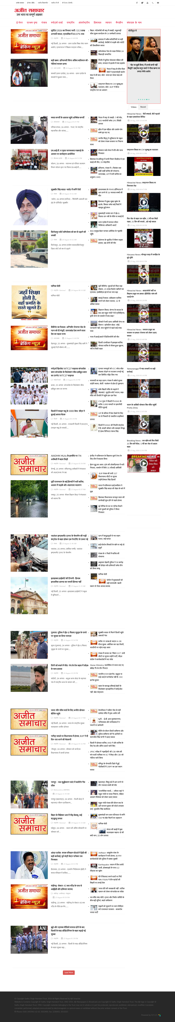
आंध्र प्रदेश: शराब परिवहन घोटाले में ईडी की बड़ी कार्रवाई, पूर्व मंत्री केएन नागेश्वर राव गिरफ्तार (69, 856)
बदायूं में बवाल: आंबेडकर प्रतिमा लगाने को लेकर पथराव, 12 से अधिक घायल (105, 301)
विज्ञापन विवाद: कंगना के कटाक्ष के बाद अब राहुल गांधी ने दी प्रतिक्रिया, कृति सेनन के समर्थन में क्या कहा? (107, 313)
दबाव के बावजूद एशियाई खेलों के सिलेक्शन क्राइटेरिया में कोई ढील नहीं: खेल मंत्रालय (106, 689)
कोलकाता (56, 122)
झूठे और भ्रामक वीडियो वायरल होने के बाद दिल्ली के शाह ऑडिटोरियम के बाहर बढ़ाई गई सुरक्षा (68, 930)
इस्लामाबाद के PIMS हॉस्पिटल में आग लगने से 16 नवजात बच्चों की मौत (110, 192)
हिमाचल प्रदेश (58, 158)
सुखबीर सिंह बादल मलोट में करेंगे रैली (66, 189)
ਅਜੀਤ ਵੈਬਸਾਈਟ (43, 3)
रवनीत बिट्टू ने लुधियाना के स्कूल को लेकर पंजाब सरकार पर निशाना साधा (106, 141)
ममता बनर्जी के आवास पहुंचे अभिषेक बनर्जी (68, 118)
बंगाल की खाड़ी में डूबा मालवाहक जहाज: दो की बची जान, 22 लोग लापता (107, 832)
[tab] (133, 107)
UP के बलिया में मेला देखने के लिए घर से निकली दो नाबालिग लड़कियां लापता (107, 416)
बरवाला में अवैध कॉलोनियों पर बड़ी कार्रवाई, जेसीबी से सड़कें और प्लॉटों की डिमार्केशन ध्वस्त (107, 42)
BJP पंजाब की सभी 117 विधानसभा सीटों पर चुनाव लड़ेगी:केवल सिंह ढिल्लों (107, 476)
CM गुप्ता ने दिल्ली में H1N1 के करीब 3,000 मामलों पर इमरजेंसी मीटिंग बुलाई (110, 404)
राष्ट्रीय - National (60, 290)
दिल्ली (55, 419)
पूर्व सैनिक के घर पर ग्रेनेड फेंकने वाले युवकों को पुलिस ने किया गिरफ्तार (110, 509)
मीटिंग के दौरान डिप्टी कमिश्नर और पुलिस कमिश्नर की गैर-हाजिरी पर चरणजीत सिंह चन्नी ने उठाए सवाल (106, 734)
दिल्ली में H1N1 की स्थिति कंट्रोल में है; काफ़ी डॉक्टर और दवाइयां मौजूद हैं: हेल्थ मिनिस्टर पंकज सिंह (111, 428)
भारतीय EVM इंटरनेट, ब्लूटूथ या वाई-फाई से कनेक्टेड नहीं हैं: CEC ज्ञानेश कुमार (106, 677)
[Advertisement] (59, 109)
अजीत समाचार (20, 3)
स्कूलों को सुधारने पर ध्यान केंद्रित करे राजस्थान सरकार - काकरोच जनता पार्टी (106, 909)
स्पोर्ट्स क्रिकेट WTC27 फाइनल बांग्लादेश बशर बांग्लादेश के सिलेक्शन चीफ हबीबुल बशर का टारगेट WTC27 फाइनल (69, 372)
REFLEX (154, 1015)
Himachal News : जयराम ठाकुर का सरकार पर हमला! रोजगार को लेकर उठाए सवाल (142, 333)
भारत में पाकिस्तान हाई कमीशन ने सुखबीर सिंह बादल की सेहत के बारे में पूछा (107, 488)
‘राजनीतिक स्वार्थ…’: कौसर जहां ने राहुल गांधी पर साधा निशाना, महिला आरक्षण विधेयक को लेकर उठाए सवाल (107, 794)
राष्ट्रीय (56, 38)
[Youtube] (147, 3)
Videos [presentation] (133, 107)
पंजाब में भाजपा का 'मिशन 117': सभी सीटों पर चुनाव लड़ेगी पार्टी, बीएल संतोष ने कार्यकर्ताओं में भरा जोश (107, 656)
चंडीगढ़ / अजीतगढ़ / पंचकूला (62, 893)
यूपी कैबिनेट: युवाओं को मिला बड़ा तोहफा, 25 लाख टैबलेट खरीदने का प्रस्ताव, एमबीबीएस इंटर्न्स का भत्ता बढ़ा (107, 289)
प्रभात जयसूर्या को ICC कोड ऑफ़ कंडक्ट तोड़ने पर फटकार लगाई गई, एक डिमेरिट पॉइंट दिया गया (111, 372)
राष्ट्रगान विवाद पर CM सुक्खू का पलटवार (142, 150)
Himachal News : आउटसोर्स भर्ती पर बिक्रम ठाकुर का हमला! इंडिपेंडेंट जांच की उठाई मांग (142, 294)
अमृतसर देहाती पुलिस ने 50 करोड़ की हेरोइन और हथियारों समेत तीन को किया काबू (106, 565)
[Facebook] (137, 3)
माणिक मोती (55, 286)
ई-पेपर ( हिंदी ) (31, 3)
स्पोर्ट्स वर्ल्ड (57, 380)
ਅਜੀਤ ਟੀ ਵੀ (55, 3)
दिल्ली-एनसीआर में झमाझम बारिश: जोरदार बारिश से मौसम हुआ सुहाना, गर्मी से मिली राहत (107, 346)
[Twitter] (142, 3)
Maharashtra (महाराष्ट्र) (61, 790)
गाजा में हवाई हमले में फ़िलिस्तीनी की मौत (104, 337)
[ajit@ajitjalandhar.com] (158, 3)
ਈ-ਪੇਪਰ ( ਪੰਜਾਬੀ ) (67, 3)
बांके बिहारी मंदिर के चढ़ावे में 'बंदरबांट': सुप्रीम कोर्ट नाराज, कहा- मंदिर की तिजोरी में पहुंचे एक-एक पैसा (107, 392)
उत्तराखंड (56, 338)
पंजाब (55, 194)
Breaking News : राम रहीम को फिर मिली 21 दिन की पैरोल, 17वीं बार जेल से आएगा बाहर (143, 444)
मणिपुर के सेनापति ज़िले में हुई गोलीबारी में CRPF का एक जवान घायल (106, 767)
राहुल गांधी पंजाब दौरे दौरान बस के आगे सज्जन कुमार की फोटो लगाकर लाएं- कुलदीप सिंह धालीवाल (107, 806)
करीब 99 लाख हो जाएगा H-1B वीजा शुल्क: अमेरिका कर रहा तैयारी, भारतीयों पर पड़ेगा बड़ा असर (107, 644)
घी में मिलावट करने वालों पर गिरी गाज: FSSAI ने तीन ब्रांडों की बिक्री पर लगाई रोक (106, 880)
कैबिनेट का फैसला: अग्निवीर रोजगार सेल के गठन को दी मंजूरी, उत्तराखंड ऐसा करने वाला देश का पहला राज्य (68, 330)
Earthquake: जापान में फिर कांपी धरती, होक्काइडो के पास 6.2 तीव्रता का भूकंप (107, 868)
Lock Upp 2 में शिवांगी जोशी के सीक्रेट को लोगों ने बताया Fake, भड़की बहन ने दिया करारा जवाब (143, 62)
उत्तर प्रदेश (57, 68)
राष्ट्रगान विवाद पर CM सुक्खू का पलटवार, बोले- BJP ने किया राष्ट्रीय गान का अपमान (106, 87)
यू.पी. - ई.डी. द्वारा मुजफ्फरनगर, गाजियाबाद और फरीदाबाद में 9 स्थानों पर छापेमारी (105, 722)
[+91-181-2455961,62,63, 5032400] (152, 3)
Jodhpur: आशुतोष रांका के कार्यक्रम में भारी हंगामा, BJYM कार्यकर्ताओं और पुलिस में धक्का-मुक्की (105, 856)
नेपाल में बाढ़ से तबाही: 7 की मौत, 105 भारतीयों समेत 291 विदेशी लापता (110, 121)
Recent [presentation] (143, 107)
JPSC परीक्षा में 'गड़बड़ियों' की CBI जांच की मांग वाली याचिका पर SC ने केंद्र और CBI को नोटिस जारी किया (106, 755)
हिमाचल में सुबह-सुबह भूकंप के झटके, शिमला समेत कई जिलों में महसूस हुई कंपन (109, 204)
